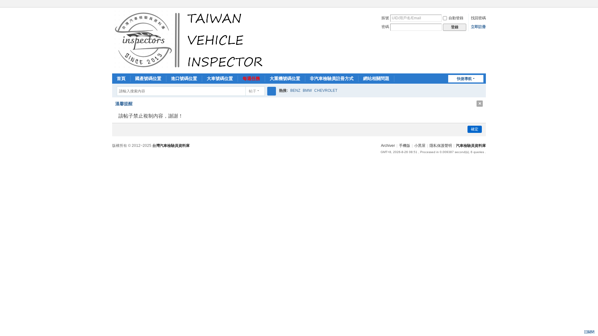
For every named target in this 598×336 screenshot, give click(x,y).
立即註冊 (478, 27)
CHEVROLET (325, 90)
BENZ (295, 90)
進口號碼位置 (184, 78)
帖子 (252, 91)
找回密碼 (478, 18)
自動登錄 (455, 18)
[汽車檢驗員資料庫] (190, 40)
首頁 (121, 78)
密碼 (385, 27)
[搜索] (271, 91)
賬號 (385, 18)
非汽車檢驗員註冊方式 (332, 78)
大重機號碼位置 (285, 78)
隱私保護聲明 (441, 145)
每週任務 (251, 78)
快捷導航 (464, 79)
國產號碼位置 (148, 78)
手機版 (404, 145)
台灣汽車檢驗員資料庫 (171, 145)
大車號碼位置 (220, 78)
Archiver (388, 145)
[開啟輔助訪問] (484, 4)
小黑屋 (419, 145)
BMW (307, 90)
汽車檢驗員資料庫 (471, 145)
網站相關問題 (376, 78)
